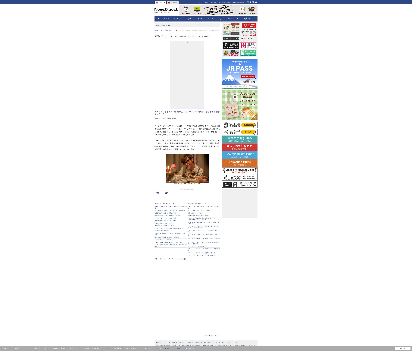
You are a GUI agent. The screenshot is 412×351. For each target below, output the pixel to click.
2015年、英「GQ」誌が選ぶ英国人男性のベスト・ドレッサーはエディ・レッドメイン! (204, 218)
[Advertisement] (187, 75)
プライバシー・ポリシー (174, 348)
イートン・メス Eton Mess (196, 246)
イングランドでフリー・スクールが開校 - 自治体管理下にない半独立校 (203, 243)
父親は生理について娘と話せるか (164, 223)
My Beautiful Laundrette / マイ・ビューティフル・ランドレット (203, 222)
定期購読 (234, 2)
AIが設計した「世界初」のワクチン (164, 225)
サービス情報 (173, 342)
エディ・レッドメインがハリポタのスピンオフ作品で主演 (204, 249)
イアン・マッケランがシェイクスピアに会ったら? (169, 228)
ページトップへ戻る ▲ (212, 335)
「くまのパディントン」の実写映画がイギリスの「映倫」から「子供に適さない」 (203, 226)
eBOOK (165, 342)
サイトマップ (198, 342)
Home (156, 30)
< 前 (157, 193)
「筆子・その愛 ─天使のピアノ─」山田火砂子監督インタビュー (204, 231)
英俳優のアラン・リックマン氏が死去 (199, 215)
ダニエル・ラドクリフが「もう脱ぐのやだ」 (201, 210)
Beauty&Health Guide (240, 155)
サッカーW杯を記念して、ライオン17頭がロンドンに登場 (170, 233)
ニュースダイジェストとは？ (205, 2)
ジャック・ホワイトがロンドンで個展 (165, 218)
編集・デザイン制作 (219, 2)
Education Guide (240, 163)
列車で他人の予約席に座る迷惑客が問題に (166, 237)
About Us (215, 342)
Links (236, 342)
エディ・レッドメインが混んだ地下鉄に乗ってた (202, 253)
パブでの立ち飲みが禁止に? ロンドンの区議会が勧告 (169, 210)
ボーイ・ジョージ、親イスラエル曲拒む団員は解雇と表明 (170, 207)
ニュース (162, 30)
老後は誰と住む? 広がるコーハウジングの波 (167, 215)
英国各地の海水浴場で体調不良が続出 (165, 213)
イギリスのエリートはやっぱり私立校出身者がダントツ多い (204, 235)
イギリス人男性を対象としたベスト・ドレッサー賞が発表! (204, 239)
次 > (166, 193)
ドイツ (173, 2)
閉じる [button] (402, 348)
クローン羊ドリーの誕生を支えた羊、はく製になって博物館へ (170, 245)
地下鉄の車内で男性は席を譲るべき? (165, 220)
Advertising (240, 2)
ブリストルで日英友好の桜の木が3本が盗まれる (168, 242)
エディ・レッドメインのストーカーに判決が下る (202, 255)
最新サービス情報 (238, 38)
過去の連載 (207, 342)
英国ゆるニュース (171, 30)
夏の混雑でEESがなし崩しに (162, 230)
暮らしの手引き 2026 (239, 147)
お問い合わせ (182, 342)
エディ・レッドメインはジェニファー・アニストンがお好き (204, 207)
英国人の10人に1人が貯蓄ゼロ (163, 239)
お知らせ (158, 342)
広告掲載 (228, 2)
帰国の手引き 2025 (240, 139)
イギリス (160, 2)
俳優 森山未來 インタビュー (196, 213)
